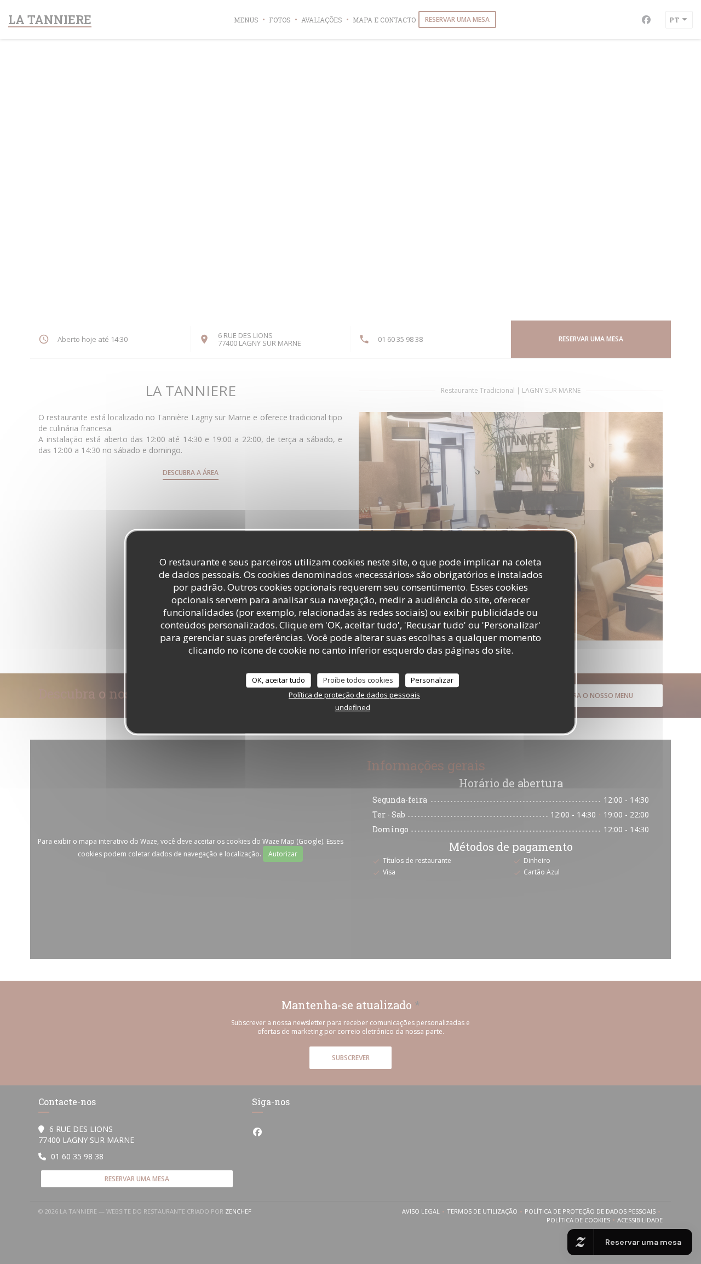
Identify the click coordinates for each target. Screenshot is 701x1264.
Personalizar (432, 680)
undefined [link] (352, 707)
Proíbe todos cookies (358, 680)
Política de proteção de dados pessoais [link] (354, 695)
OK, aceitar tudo (278, 680)
